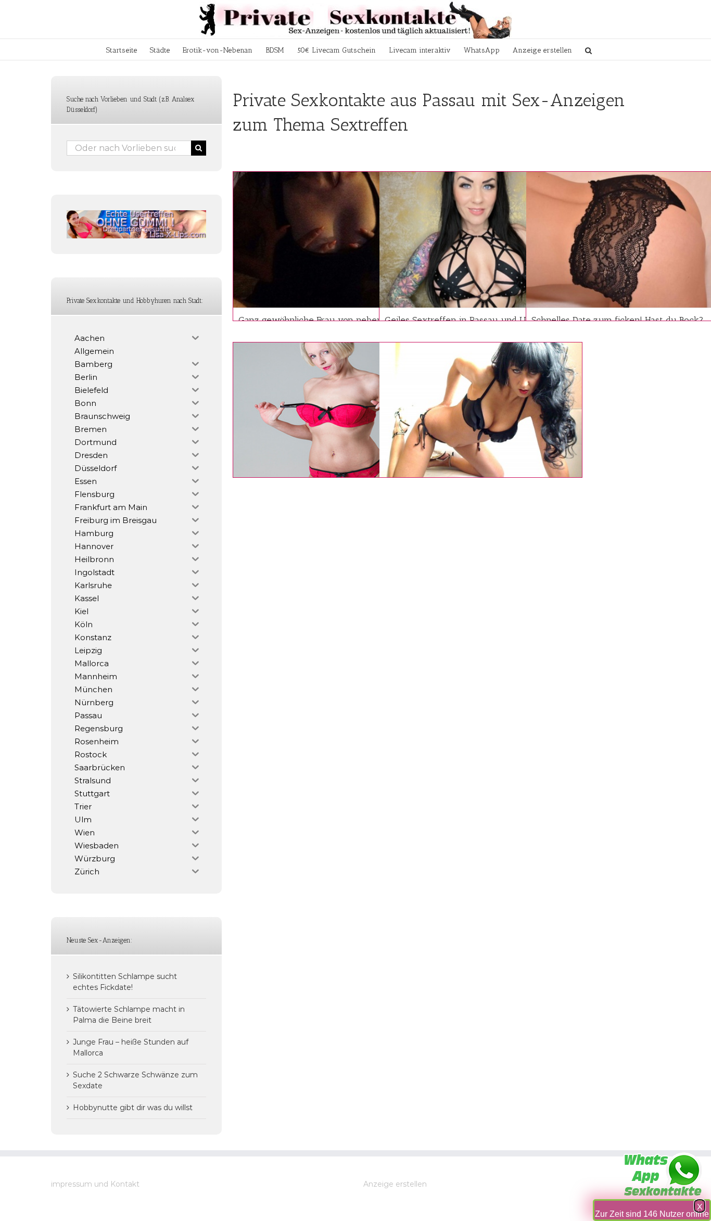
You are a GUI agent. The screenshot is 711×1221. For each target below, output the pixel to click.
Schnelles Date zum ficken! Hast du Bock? (617, 320)
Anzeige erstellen (395, 1184)
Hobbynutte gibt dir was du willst (133, 1107)
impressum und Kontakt (95, 1184)
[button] (588, 49)
